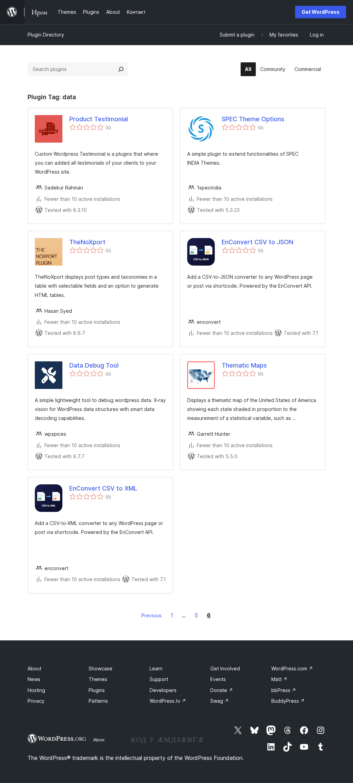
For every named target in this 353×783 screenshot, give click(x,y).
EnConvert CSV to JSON (257, 242)
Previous (151, 615)
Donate (221, 690)
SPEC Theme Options (253, 119)
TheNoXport (87, 242)
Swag (219, 701)
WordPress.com (292, 668)
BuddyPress (288, 701)
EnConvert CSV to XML (103, 488)
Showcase (100, 668)
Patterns (98, 701)
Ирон (98, 739)
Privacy (36, 701)
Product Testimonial (98, 119)
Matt (279, 679)
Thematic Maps (244, 365)
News (34, 679)
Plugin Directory (46, 35)
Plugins (97, 690)
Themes (98, 679)
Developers (163, 690)
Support (159, 679)
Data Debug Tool (94, 365)
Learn (156, 668)
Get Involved (225, 668)
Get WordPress (321, 12)
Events (218, 679)
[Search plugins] (121, 69)
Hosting (36, 690)
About (34, 668)
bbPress (283, 690)
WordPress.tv (168, 701)
